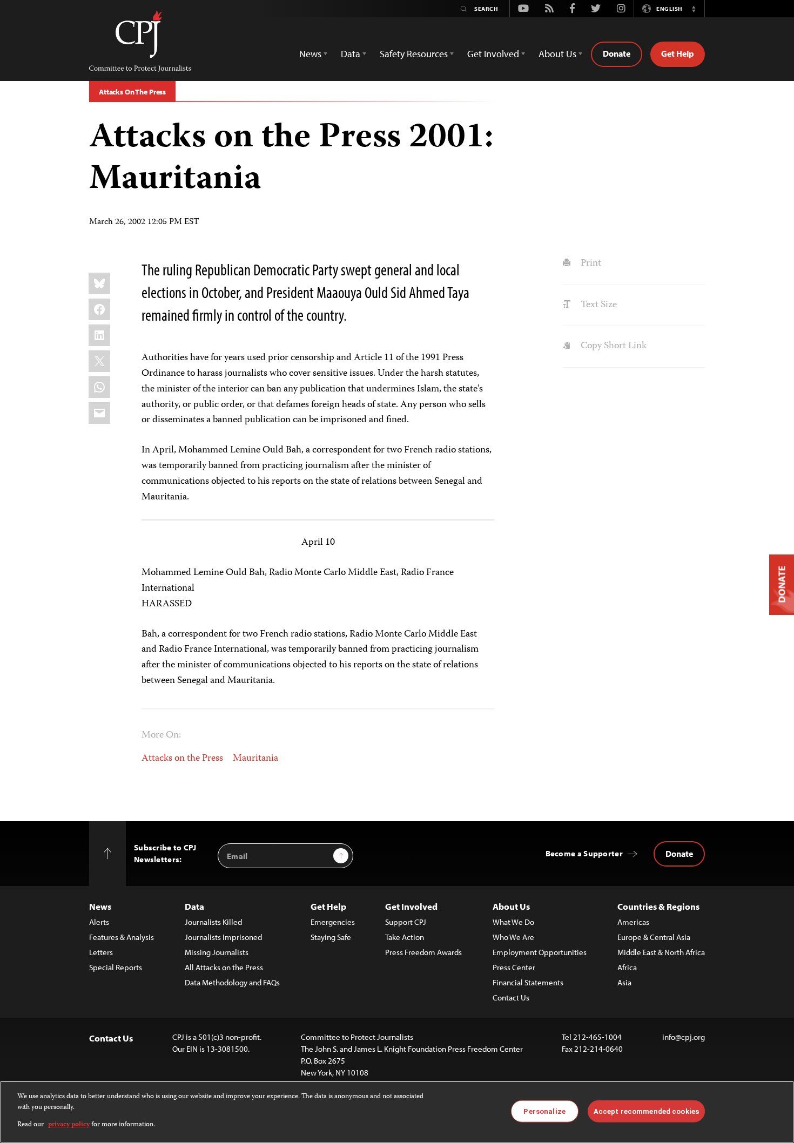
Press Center (514, 967)
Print (589, 263)
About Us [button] (557, 54)
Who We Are (513, 937)
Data (194, 906)
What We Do (513, 922)
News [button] (310, 54)
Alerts (99, 922)
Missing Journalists (216, 952)
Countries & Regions (658, 906)
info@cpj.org (683, 1037)
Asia (624, 982)
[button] (693, 8)
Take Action (404, 937)
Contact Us (511, 997)
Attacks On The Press (132, 92)
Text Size (597, 305)
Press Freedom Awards (423, 952)
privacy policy (69, 1125)
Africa (627, 967)
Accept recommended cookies (646, 1111)
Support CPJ (405, 922)
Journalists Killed (213, 922)
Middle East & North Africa (661, 952)
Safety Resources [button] (414, 54)
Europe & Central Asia (653, 937)
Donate (616, 53)
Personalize (544, 1111)
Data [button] (350, 54)
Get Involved (411, 906)
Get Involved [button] (493, 54)
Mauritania (255, 758)
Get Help (677, 53)
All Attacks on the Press (224, 967)
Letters (101, 952)
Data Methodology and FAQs (232, 982)
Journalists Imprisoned (223, 937)
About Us (511, 906)
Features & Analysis (121, 937)
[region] (397, 1112)
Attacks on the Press (182, 758)
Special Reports (115, 967)
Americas (633, 922)
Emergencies (333, 922)
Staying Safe (331, 937)
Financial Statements (528, 982)
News (100, 906)
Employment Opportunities (540, 952)
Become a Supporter (584, 853)
